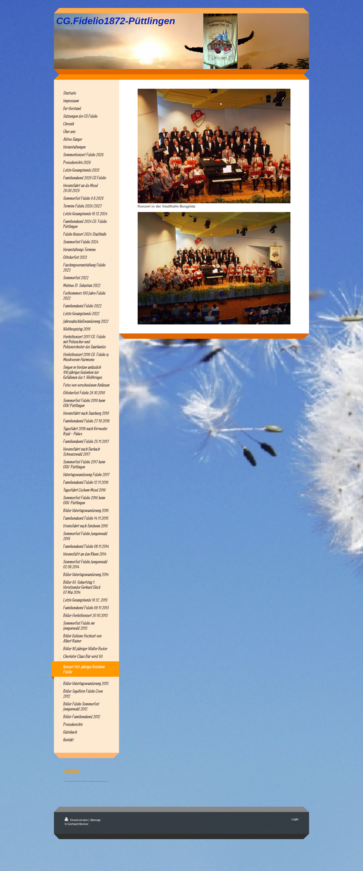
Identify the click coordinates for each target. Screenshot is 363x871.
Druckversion (78, 820)
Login (295, 819)
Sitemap (95, 820)
